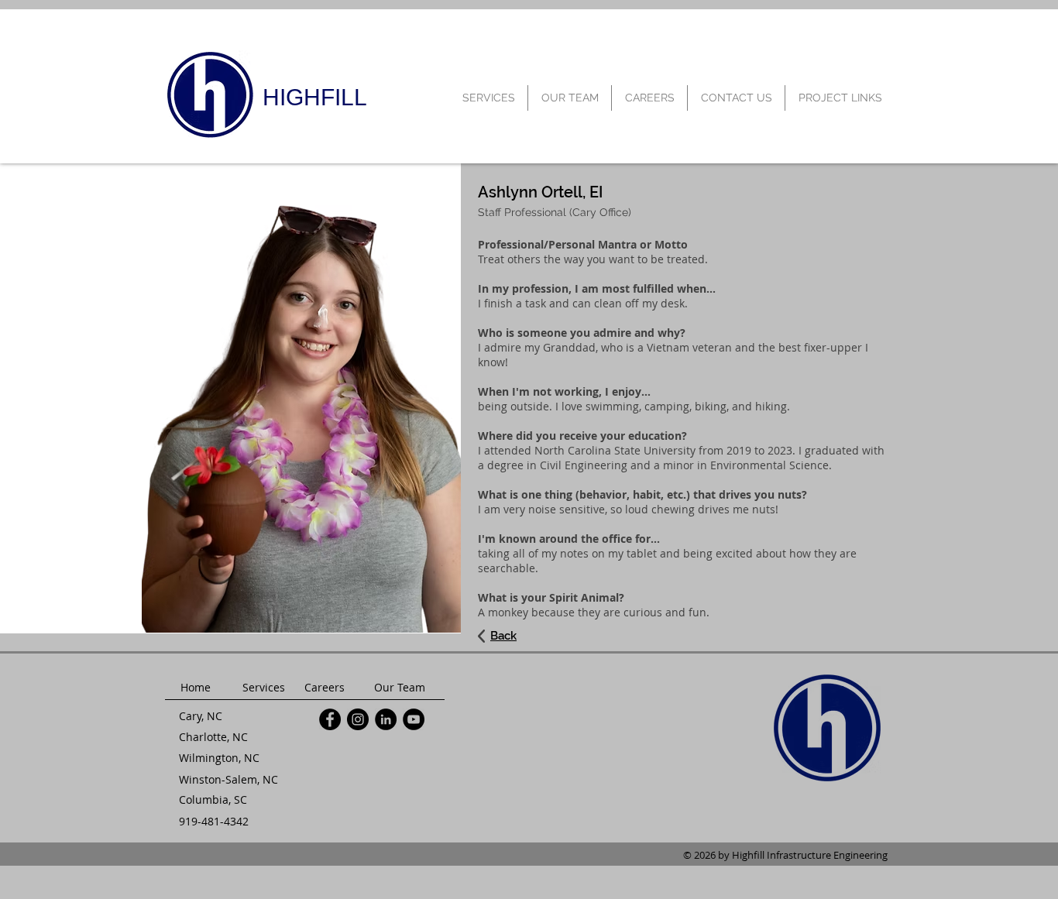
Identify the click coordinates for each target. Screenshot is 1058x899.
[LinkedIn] (386, 719)
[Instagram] (358, 719)
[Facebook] (330, 719)
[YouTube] (413, 719)
